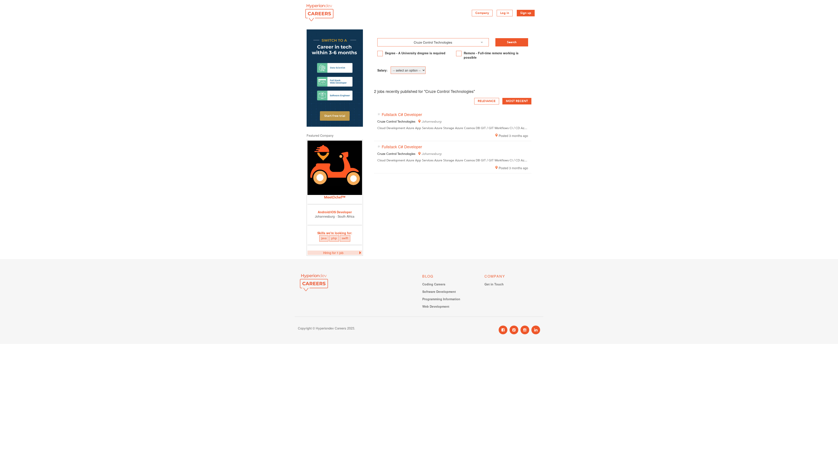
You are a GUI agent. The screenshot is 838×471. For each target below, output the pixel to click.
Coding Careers (433, 284)
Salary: (382, 70)
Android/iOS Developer (335, 212)
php (334, 238)
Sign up (525, 13)
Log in (504, 13)
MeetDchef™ (334, 197)
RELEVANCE (487, 101)
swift (345, 238)
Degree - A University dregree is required (415, 53)
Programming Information (441, 299)
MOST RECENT (517, 101)
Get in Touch (494, 284)
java (323, 238)
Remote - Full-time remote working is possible (491, 55)
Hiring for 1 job (333, 253)
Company (482, 13)
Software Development (439, 291)
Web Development (435, 306)
